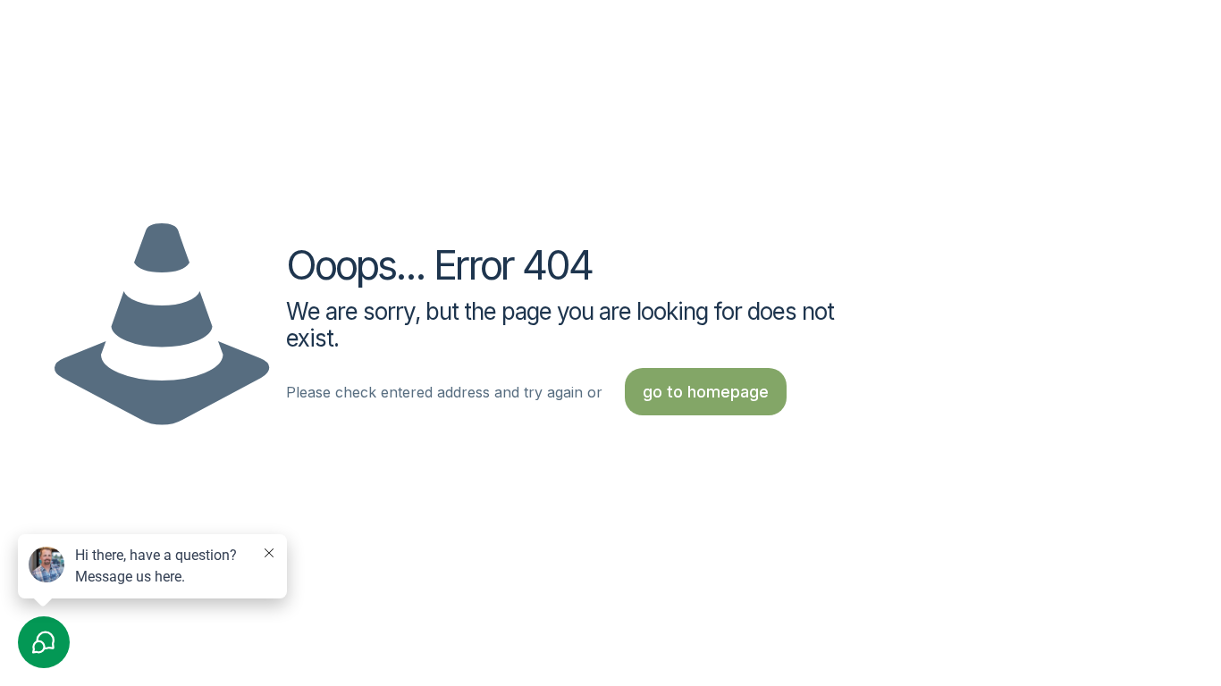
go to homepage (706, 391)
